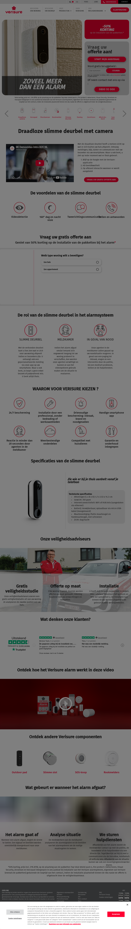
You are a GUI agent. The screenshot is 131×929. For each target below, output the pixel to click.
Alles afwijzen (15, 912)
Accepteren (116, 914)
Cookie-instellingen (15, 918)
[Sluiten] (127, 904)
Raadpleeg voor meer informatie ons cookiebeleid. (65, 924)
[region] (65, 915)
